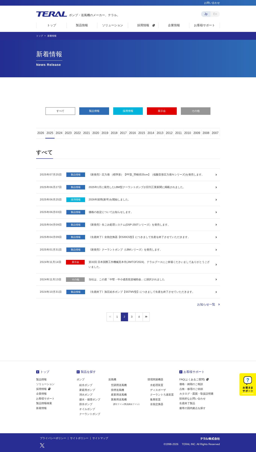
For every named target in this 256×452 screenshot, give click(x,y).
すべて (60, 110)
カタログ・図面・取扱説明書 (196, 393)
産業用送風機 (119, 394)
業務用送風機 (119, 399)
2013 (160, 133)
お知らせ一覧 (206, 304)
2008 (206, 133)
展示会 (162, 110)
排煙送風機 (117, 389)
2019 (105, 133)
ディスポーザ (158, 389)
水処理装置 (156, 385)
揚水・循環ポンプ (89, 399)
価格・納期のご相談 (191, 384)
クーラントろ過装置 (162, 394)
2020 (95, 133)
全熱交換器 (156, 404)
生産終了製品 (187, 403)
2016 (132, 133)
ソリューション (45, 384)
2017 (123, 133)
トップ (44, 371)
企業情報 (41, 393)
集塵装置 (155, 399)
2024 (59, 133)
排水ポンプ (85, 404)
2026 (40, 133)
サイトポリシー (79, 438)
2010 (187, 133)
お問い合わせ (212, 2)
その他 (196, 110)
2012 (169, 133)
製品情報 (94, 110)
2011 (178, 133)
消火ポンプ (85, 394)
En (215, 14)
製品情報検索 (44, 403)
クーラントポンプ (89, 413)
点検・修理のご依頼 (191, 388)
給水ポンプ (85, 385)
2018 (114, 133)
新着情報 (41, 408)
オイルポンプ (87, 409)
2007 (215, 133)
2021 (86, 133)
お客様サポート (45, 398)
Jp (205, 14)
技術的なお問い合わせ (192, 398)
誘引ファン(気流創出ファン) (126, 404)
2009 (196, 133)
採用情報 (128, 110)
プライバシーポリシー (53, 438)
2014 (150, 133)
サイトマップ (100, 438)
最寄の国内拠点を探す (192, 408)
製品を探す (88, 371)
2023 (68, 133)
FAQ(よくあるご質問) (192, 379)
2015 (141, 133)
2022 (77, 133)
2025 (49, 133)
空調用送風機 (119, 385)
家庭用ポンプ (87, 389)
